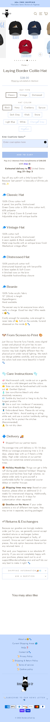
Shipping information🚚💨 (25, 570)
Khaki (27, 114)
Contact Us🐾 (25, 652)
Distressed (37, 95)
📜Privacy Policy (25, 656)
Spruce (42, 107)
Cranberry (29, 107)
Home (24, 65)
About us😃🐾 (25, 639)
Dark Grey (15, 114)
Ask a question (25, 576)
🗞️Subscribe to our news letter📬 (24, 698)
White (23, 121)
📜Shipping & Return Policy (25, 660)
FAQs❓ (25, 647)
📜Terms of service (25, 664)
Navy (17, 107)
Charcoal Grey (37, 121)
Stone (37, 114)
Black (7, 107)
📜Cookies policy (25, 669)
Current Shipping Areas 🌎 (25, 643)
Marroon (25, 128)
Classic (11, 95)
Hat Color (25, 102)
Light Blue (10, 121)
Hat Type (25, 90)
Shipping (15, 81)
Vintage (23, 95)
